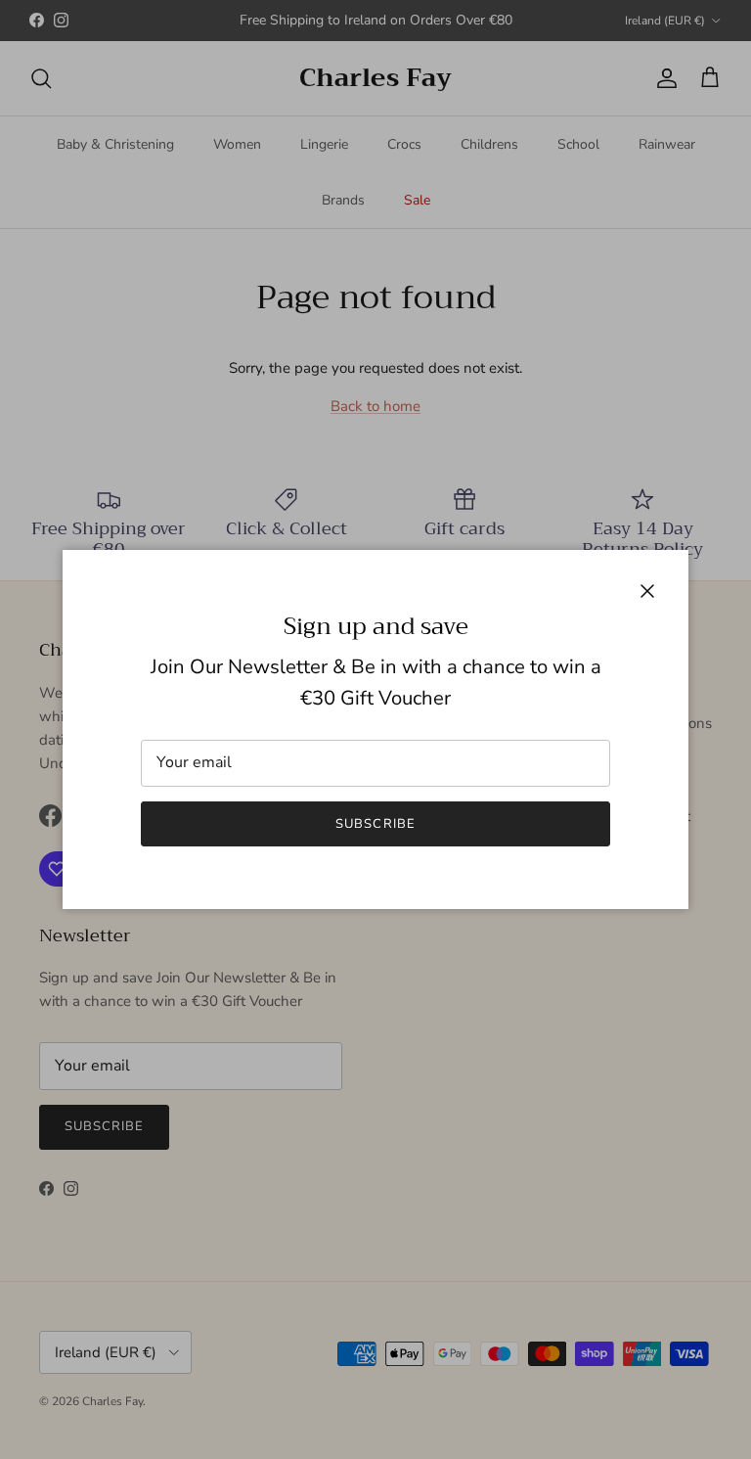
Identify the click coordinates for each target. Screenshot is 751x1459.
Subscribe (375, 824)
